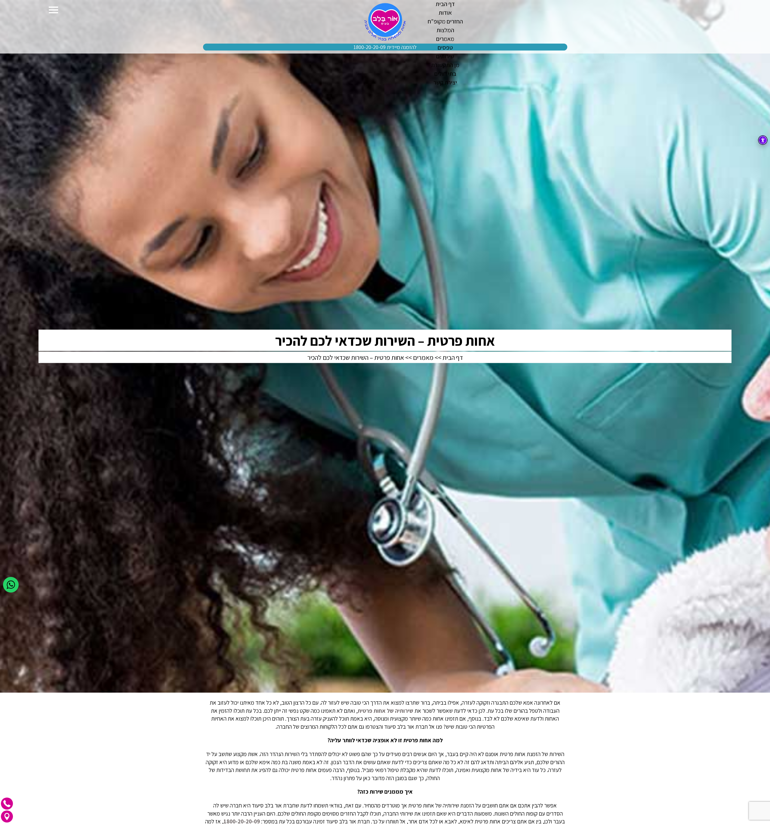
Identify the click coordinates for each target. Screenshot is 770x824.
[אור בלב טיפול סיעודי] (385, 22)
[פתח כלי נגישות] (763, 140)
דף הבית (452, 357)
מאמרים (423, 357)
